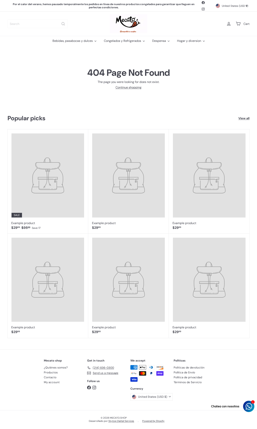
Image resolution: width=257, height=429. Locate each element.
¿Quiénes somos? (56, 367)
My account (52, 382)
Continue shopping (128, 87)
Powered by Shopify (153, 421)
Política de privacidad (188, 377)
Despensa (159, 41)
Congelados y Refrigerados (123, 41)
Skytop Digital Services (121, 421)
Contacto (50, 377)
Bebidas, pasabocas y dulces (73, 41)
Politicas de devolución (189, 367)
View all (243, 118)
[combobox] (38, 24)
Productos (51, 372)
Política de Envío (184, 372)
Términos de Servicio (188, 382)
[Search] (63, 24)
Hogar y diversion (189, 41)
